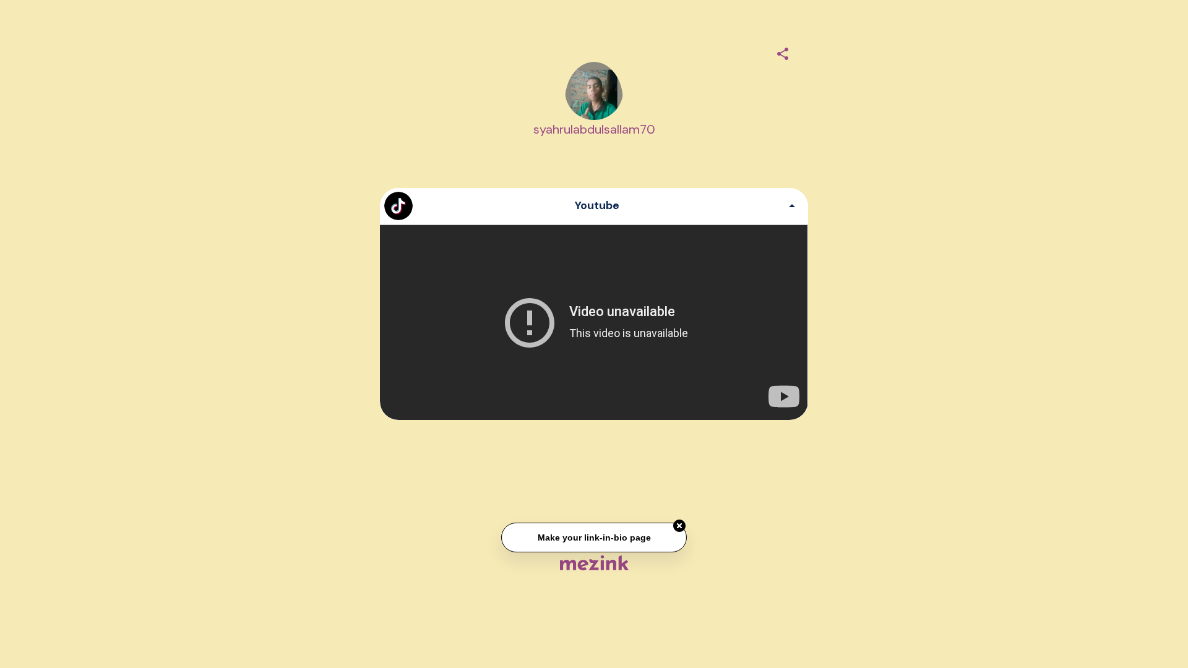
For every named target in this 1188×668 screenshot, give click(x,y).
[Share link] (782, 52)
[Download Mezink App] (594, 562)
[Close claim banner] (679, 526)
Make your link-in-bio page (593, 537)
